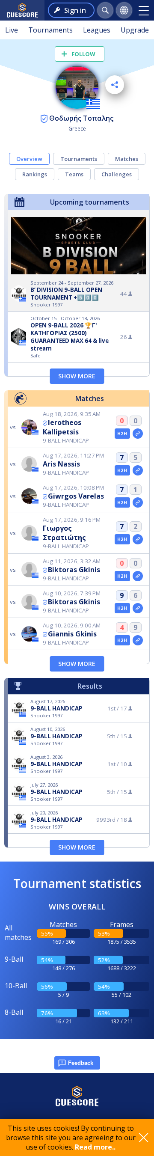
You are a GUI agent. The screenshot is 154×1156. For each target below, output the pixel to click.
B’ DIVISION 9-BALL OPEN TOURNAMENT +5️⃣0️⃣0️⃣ (66, 293)
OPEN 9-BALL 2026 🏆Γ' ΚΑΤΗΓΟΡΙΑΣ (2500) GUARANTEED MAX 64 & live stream (69, 336)
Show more (76, 376)
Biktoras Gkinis (74, 569)
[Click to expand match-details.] (138, 433)
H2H (122, 434)
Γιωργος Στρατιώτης (64, 532)
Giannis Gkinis (72, 634)
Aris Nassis (61, 464)
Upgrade (135, 30)
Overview (29, 159)
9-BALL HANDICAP (56, 708)
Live (11, 30)
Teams (74, 174)
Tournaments (50, 30)
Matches (126, 159)
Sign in (75, 10)
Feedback (80, 1063)
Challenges (116, 174)
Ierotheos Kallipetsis (62, 427)
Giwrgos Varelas (76, 496)
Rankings (34, 174)
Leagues (96, 30)
